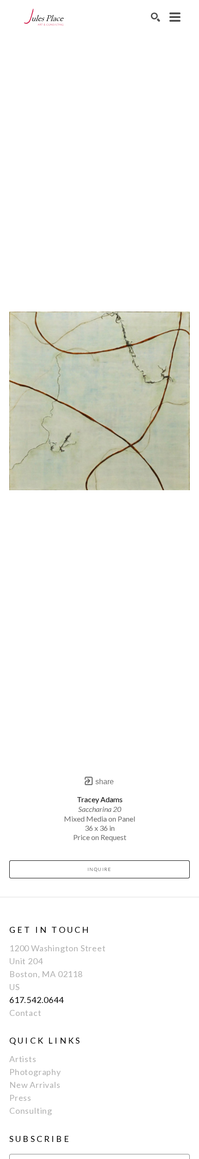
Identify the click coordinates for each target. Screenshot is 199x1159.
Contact (25, 1013)
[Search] (155, 17)
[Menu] (174, 17)
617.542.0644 (36, 1000)
